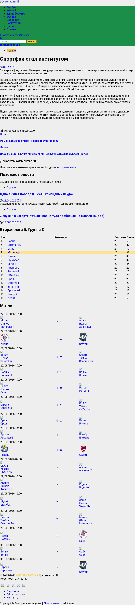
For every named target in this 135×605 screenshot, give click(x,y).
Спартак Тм (14, 244)
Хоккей (11, 10)
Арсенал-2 (14, 290)
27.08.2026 (10, 222)
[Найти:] (13, 41)
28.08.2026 (10, 200)
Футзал (11, 16)
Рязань (12, 256)
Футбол (11, 7)
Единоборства (16, 13)
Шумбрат (13, 260)
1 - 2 (59, 405)
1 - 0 (59, 356)
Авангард (13, 267)
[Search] (1, 38)
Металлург (14, 252)
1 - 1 (59, 372)
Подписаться (11, 44)
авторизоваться (66, 167)
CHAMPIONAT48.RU (28, 575)
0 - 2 (59, 420)
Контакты (13, 597)
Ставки (11, 29)
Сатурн (12, 263)
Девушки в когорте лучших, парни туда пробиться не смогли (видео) (52, 216)
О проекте (13, 591)
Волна (11, 241)
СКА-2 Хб (13, 275)
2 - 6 (59, 339)
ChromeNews (51, 603)
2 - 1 (59, 322)
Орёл (11, 279)
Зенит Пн (13, 286)
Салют (11, 248)
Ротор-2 (12, 294)
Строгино (13, 282)
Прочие (11, 26)
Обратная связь (16, 594)
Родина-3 (13, 271)
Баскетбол (14, 23)
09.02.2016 (9, 67)
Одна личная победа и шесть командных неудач (37, 194)
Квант (11, 298)
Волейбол (13, 19)
